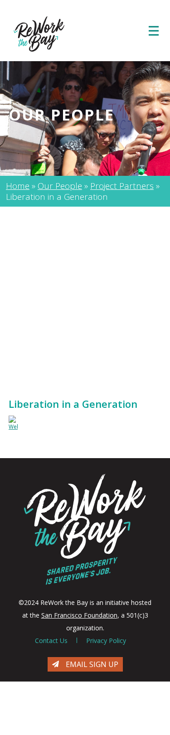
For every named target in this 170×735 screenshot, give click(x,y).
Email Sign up (92, 664)
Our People (60, 186)
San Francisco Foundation (79, 615)
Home (17, 186)
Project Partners (122, 186)
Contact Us (51, 640)
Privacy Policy (106, 640)
